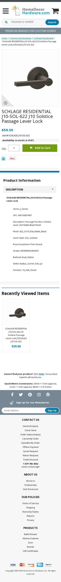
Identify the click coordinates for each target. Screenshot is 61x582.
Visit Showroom (30, 489)
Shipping (30, 507)
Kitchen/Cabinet (30, 538)
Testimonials (30, 485)
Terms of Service (30, 503)
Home (4, 38)
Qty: (4, 148)
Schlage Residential (43, 38)
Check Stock (30, 430)
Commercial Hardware (21, 38)
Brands (30, 546)
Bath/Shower (30, 534)
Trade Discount (30, 459)
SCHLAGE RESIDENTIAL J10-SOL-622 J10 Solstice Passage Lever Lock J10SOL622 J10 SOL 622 (16, 335)
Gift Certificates (30, 550)
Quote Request (30, 451)
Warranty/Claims (30, 511)
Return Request (30, 455)
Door (30, 542)
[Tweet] (3, 159)
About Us (30, 480)
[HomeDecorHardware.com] (30, 10)
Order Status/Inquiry (30, 434)
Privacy (30, 520)
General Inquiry (30, 426)
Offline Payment (31, 447)
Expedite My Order (30, 442)
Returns (30, 515)
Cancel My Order (30, 438)
